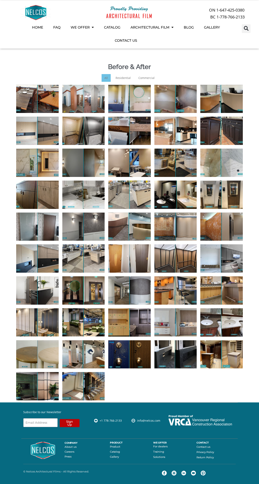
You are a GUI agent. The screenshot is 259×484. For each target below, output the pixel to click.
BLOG (189, 27)
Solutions (159, 456)
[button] (246, 28)
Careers (69, 451)
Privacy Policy (205, 452)
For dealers (160, 446)
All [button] (106, 78)
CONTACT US (126, 40)
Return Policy (205, 457)
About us (70, 446)
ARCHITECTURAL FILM (150, 27)
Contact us (203, 446)
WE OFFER (80, 27)
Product (115, 446)
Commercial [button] (146, 78)
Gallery (114, 456)
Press (68, 456)
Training (158, 451)
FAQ (57, 27)
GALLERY (212, 27)
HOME (37, 27)
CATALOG (112, 27)
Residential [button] (123, 78)
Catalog (115, 451)
